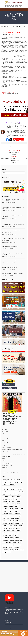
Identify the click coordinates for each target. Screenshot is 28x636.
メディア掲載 (5, 442)
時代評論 (4, 458)
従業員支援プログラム (19, 523)
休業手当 (16, 499)
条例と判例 (5, 460)
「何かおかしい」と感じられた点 (7, 92)
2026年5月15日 (14, 162)
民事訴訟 (4, 532)
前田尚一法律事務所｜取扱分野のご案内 (10, 246)
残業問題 (8, 530)
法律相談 (9, 532)
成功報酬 (15, 525)
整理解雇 (20, 525)
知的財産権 (17, 537)
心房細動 (4, 525)
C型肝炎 (4, 479)
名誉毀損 (9, 516)
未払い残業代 (11, 528)
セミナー (4, 440)
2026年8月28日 (13, 202)
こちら (25, 56)
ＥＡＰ (21, 549)
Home (8, 22)
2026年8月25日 (13, 234)
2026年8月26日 (13, 226)
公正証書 (13, 503)
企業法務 (11, 499)
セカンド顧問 (19, 489)
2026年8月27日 (13, 210)
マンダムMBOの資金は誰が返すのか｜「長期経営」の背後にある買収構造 (13, 239)
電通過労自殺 (5, 549)
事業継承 (18, 496)
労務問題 (15, 511)
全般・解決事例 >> (13, 294)
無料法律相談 (15, 532)
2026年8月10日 (12, 275)
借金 (9, 501)
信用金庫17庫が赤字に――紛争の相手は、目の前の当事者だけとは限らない (13, 216)
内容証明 (18, 503)
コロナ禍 (4, 484)
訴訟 (7, 542)
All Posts (13, 22)
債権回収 (13, 501)
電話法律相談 (16, 547)
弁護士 (17, 520)
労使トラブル (5, 508)
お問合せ (6, 630)
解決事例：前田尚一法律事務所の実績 (10, 472)
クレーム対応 (15, 482)
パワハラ (4, 494)
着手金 (11, 537)
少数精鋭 (4, 520)
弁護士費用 (11, 523)
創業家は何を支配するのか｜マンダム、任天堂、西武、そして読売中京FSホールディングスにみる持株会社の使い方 (13, 224)
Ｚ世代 (9, 552)
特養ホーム (11, 535)
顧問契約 (11, 549)
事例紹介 (4, 445)
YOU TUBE (5, 436)
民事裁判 (18, 530)
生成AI (16, 535)
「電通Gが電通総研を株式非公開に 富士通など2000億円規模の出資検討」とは (13, 208)
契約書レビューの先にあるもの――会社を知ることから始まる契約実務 (13, 254)
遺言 (15, 545)
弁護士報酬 (5, 523)
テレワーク (15, 491)
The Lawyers (5, 431)
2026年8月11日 (12, 269)
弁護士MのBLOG (4, 26)
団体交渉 (18, 516)
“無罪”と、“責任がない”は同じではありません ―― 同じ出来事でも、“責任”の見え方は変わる (14, 159)
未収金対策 (5, 528)
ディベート (21, 491)
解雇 (3, 542)
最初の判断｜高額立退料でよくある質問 (10, 267)
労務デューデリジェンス (7, 511)
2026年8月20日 (12, 248)
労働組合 (21, 508)
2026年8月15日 (13, 256)
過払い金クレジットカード (8, 545)
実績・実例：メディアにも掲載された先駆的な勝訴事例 (14, 454)
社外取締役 (11, 540)
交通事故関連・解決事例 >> (13, 308)
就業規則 (9, 520)
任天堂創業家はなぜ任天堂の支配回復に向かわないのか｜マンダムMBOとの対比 (13, 231)
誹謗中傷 (14, 542)
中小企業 (13, 496)
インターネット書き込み (15, 479)
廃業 (14, 520)
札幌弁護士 (17, 528)
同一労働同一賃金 (17, 513)
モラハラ (17, 494)
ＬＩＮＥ (4, 552)
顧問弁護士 (17, 549)
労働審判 (16, 508)
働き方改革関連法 (6, 503)
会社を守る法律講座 (7, 447)
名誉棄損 (4, 516)
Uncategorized (5, 433)
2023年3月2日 (14, 154)
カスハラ (4, 482)
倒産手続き (5, 501)
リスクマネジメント (6, 496)
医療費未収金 (5, 513)
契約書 (12, 518)
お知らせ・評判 (11, 150)
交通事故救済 (5, 499)
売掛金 (8, 518)
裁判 (21, 540)
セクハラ (4, 491)
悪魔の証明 (10, 525)
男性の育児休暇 (6, 537)
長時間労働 (5, 547)
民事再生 (13, 530)
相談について (5, 467)
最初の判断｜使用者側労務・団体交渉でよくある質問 (12, 273)
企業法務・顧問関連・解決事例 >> (13, 323)
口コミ (10, 513)
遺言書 (19, 545)
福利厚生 (17, 540)
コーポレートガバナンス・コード (9, 489)
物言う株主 (5, 535)
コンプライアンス (11, 484)
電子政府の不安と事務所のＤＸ (14, 152)
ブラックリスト (11, 494)
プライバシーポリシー (9, 628)
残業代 (4, 530)
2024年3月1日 (12, 26)
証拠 (10, 542)
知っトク (4, 469)
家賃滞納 (17, 518)
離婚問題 (10, 547)
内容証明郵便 (5, 506)
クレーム (9, 482)
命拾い (14, 516)
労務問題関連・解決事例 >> (13, 337)
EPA (8, 479)
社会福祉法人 (5, 540)
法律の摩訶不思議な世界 (8, 463)
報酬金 (4, 518)
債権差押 (18, 501)
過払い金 (19, 542)
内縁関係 (11, 506)
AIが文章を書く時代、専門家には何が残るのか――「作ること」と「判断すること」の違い (13, 200)
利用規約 (16, 506)
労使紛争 (11, 508)
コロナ (21, 482)
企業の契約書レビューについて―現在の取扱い (11, 261)
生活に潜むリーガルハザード (8, 465)
